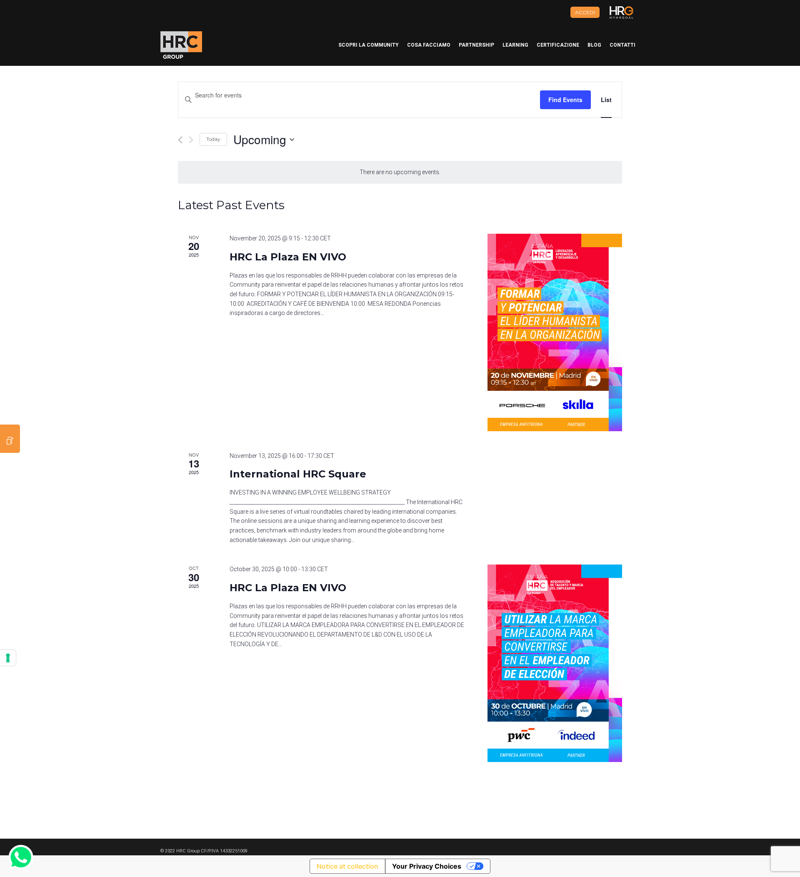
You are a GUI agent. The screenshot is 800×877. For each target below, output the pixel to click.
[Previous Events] (180, 140)
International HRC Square (298, 474)
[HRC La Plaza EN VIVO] (555, 332)
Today (213, 139)
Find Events (565, 99)
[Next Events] (191, 140)
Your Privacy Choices (426, 866)
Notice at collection (347, 866)
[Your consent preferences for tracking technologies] (8, 658)
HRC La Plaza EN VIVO (288, 257)
